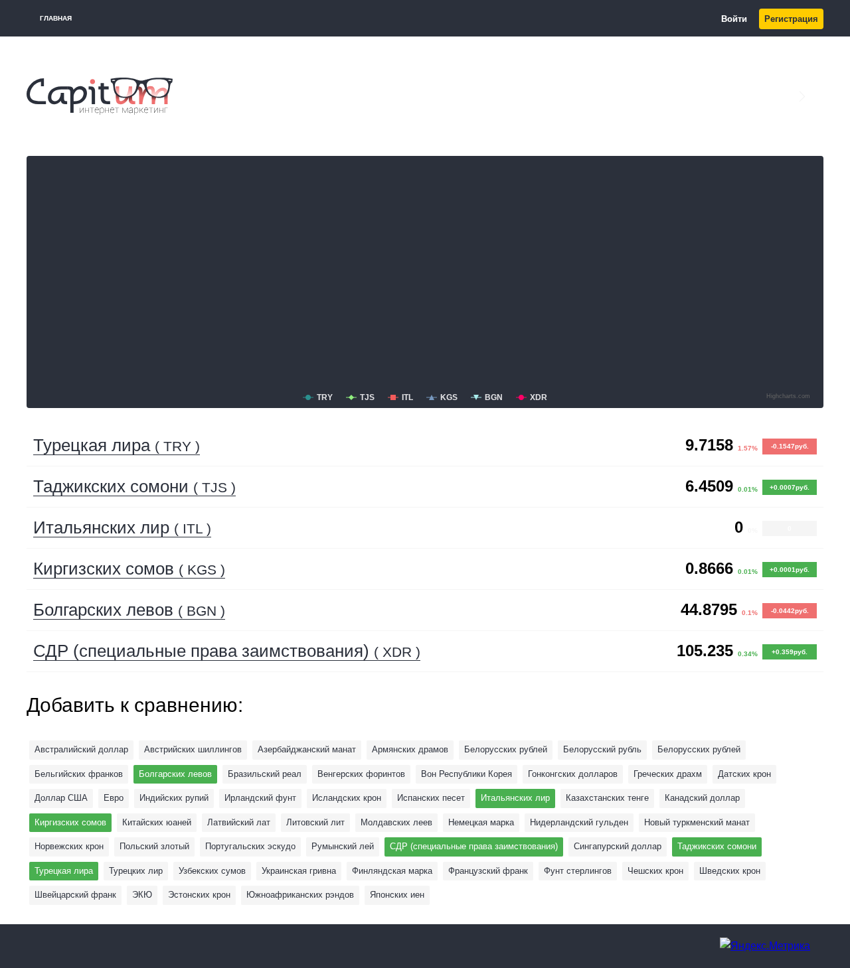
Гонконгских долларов (573, 774)
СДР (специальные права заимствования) (226, 651)
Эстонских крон (199, 895)
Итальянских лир (122, 527)
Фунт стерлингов (578, 871)
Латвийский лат (238, 822)
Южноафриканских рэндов (300, 895)
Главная (56, 18)
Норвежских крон (69, 846)
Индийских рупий (174, 798)
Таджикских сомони (134, 486)
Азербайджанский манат (307, 749)
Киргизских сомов (129, 568)
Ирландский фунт (260, 798)
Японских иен (397, 895)
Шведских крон (729, 871)
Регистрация (791, 19)
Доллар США (61, 798)
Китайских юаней (156, 822)
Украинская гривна (299, 871)
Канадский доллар (702, 798)
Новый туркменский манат (697, 822)
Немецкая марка (481, 822)
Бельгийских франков (79, 774)
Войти (734, 19)
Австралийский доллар (81, 749)
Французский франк (488, 871)
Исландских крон (346, 798)
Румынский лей (342, 846)
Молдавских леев (396, 822)
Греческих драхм (668, 774)
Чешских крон (655, 871)
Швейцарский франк (75, 895)
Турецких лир (136, 871)
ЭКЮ (142, 895)
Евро (114, 798)
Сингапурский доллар (617, 846)
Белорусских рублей (698, 749)
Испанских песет (431, 798)
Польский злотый (154, 846)
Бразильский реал (264, 774)
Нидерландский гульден (579, 822)
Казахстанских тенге (607, 798)
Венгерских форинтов (361, 774)
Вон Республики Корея (466, 774)
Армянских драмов (410, 749)
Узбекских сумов (212, 871)
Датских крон (744, 774)
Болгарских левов (129, 609)
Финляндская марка (392, 871)
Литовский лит (315, 822)
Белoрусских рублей (505, 749)
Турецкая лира (116, 445)
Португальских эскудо (250, 846)
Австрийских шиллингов (193, 749)
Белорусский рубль (602, 749)
